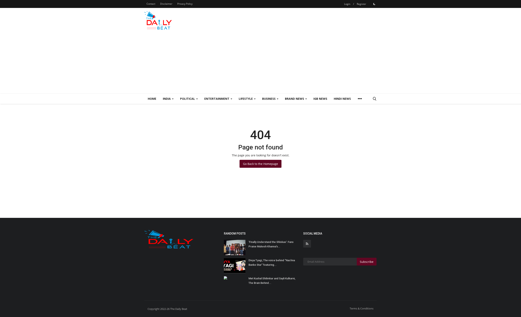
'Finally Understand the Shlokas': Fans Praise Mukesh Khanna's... (270, 244)
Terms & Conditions (361, 308)
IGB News (320, 99)
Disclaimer (166, 3)
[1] (374, 4)
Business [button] (269, 99)
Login (347, 4)
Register (361, 4)
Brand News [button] (295, 99)
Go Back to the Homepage (260, 164)
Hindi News (342, 99)
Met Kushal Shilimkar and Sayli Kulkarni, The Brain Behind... (271, 280)
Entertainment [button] (217, 99)
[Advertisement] (260, 62)
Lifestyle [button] (246, 99)
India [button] (167, 99)
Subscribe (366, 262)
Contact (151, 3)
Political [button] (188, 99)
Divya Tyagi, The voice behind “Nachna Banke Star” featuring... (271, 262)
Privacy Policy (185, 3)
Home (152, 99)
